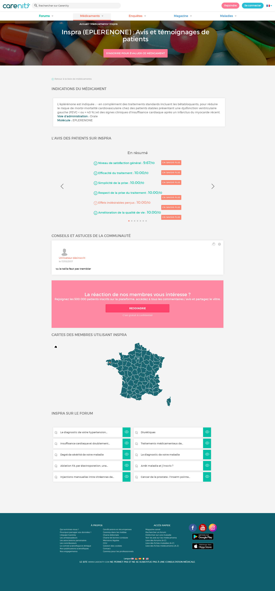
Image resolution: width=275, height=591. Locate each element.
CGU (105, 543)
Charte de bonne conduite (115, 537)
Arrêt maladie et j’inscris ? (157, 465)
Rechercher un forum (155, 532)
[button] (46, 17)
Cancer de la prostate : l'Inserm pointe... (165, 476)
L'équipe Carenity (68, 535)
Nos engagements (69, 551)
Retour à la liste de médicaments (73, 79)
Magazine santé (152, 529)
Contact (107, 548)
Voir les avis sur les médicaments (161, 537)
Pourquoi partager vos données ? (75, 532)
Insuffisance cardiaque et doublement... (85, 443)
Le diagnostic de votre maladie (160, 454)
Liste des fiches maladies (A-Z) (159, 543)
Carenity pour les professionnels (118, 551)
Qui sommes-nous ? (69, 529)
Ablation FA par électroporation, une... (84, 465)
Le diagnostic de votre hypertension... (83, 432)
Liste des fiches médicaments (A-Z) (162, 546)
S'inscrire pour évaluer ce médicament (135, 53)
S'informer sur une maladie (158, 535)
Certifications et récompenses (117, 529)
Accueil (84, 24)
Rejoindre (230, 5)
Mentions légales (111, 540)
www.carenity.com (98, 562)
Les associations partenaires (73, 540)
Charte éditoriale (111, 535)
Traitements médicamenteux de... (162, 443)
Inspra (113, 24)
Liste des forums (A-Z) (155, 540)
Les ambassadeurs (68, 537)
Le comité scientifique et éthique (75, 546)
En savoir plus (171, 162)
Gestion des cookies (112, 546)
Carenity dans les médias (115, 532)
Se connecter (252, 5)
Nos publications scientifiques (74, 548)
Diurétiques (148, 432)
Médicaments (99, 24)
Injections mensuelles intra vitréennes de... (87, 476)
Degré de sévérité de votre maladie (82, 454)
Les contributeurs (68, 543)
